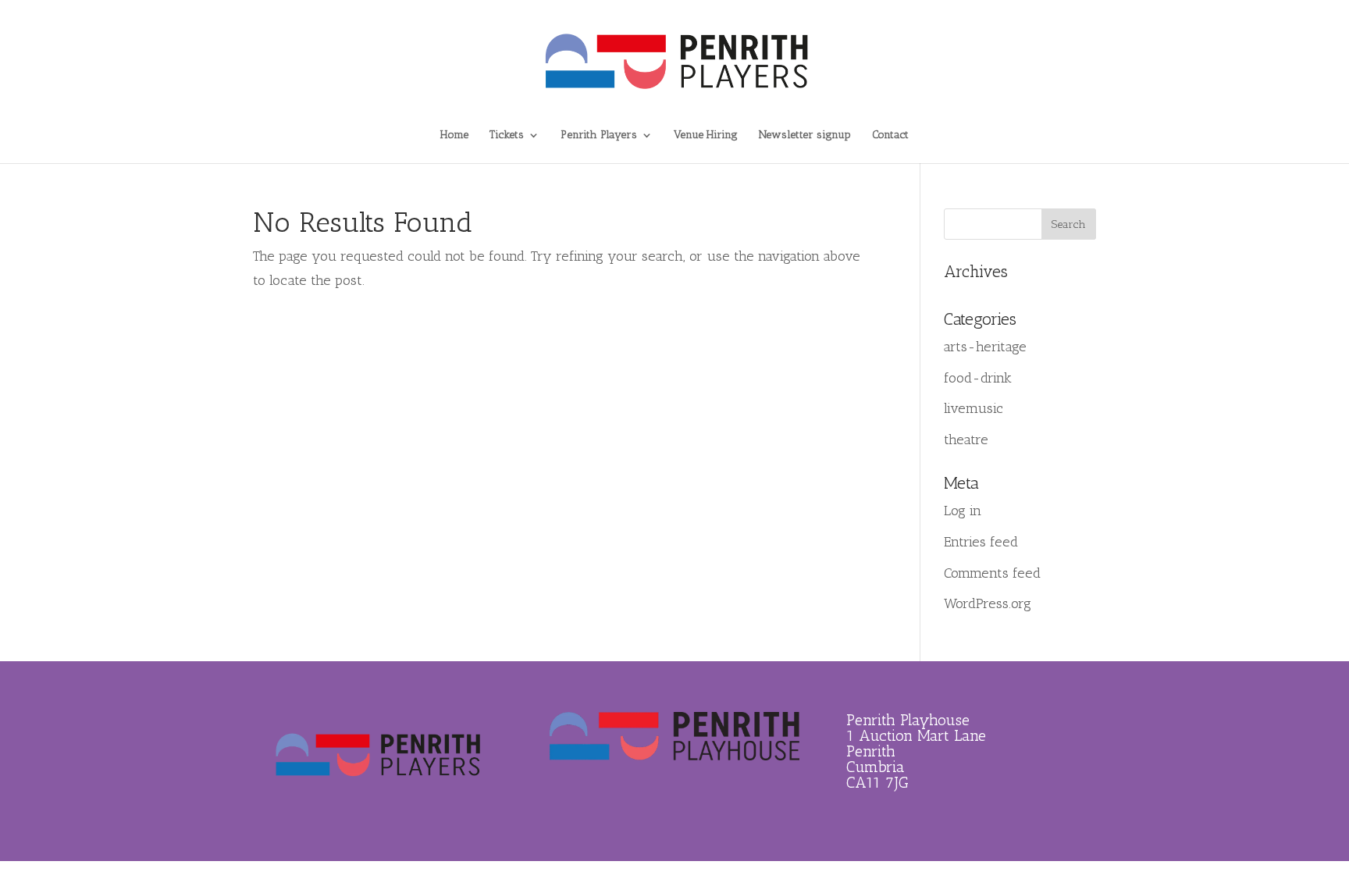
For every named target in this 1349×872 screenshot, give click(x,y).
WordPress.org (987, 603)
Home (454, 135)
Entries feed (981, 541)
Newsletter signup (805, 135)
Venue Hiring (706, 135)
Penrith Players (599, 135)
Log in (962, 510)
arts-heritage (985, 346)
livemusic (973, 408)
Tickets (506, 135)
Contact (890, 135)
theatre (966, 439)
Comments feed (992, 573)
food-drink (978, 377)
